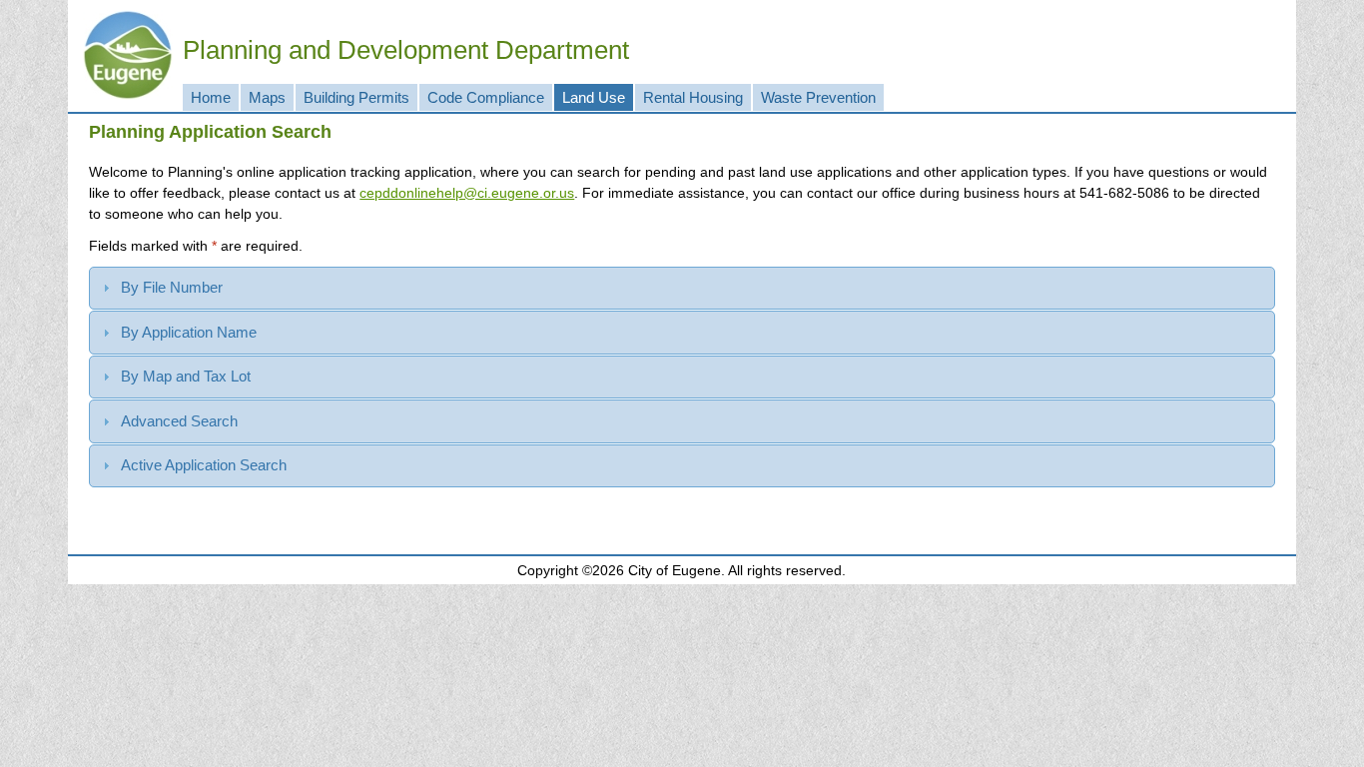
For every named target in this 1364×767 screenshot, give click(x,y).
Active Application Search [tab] (204, 464)
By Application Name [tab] (189, 332)
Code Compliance (485, 97)
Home (211, 97)
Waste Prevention (818, 97)
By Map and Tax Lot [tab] (186, 376)
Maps (267, 97)
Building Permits (356, 97)
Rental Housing (693, 97)
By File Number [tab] (172, 287)
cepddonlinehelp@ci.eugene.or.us (466, 193)
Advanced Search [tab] (179, 420)
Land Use (593, 97)
